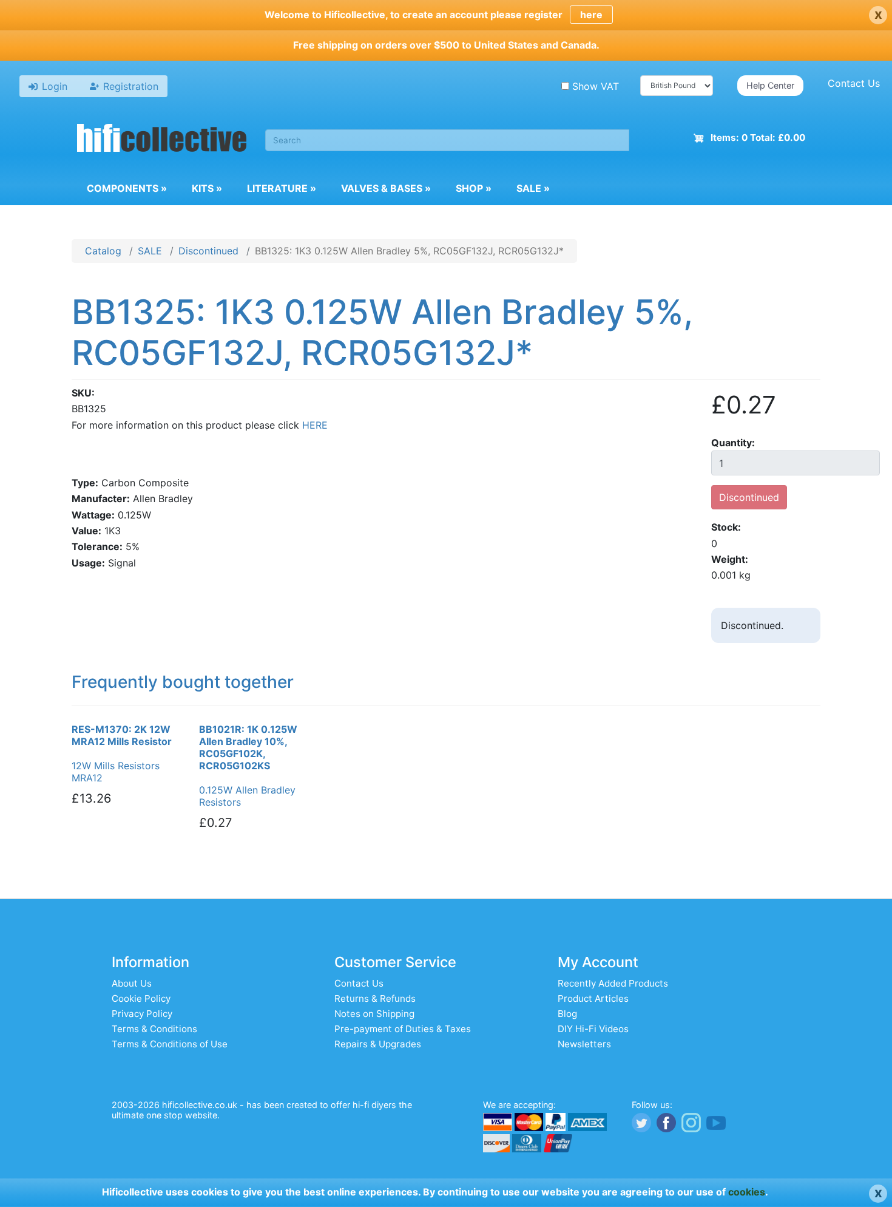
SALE (150, 251)
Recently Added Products (613, 983)
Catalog (103, 251)
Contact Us (854, 83)
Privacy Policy (142, 1013)
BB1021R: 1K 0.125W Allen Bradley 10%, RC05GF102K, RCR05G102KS (248, 747)
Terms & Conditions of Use (170, 1044)
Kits (207, 188)
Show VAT (595, 86)
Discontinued (208, 251)
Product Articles (593, 998)
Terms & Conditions (154, 1029)
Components (127, 188)
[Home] (162, 140)
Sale (533, 188)
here (591, 14)
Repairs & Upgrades (377, 1044)
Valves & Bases (386, 188)
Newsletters (584, 1044)
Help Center (770, 85)
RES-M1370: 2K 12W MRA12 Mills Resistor (122, 735)
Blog (567, 1013)
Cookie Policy (141, 998)
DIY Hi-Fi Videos (593, 1029)
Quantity (731, 443)
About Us (132, 983)
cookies (746, 1192)
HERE (315, 425)
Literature (281, 188)
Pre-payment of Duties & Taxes (402, 1029)
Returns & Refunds (375, 998)
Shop (474, 188)
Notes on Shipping (374, 1013)
